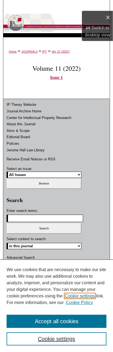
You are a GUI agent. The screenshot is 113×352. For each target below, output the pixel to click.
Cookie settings (80, 296)
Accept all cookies (56, 321)
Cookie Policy (79, 302)
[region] (56, 305)
